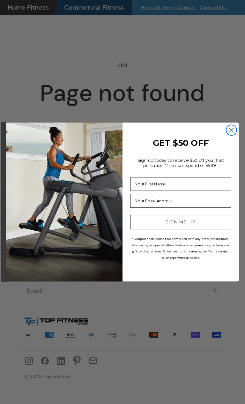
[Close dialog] (231, 130)
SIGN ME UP (181, 222)
